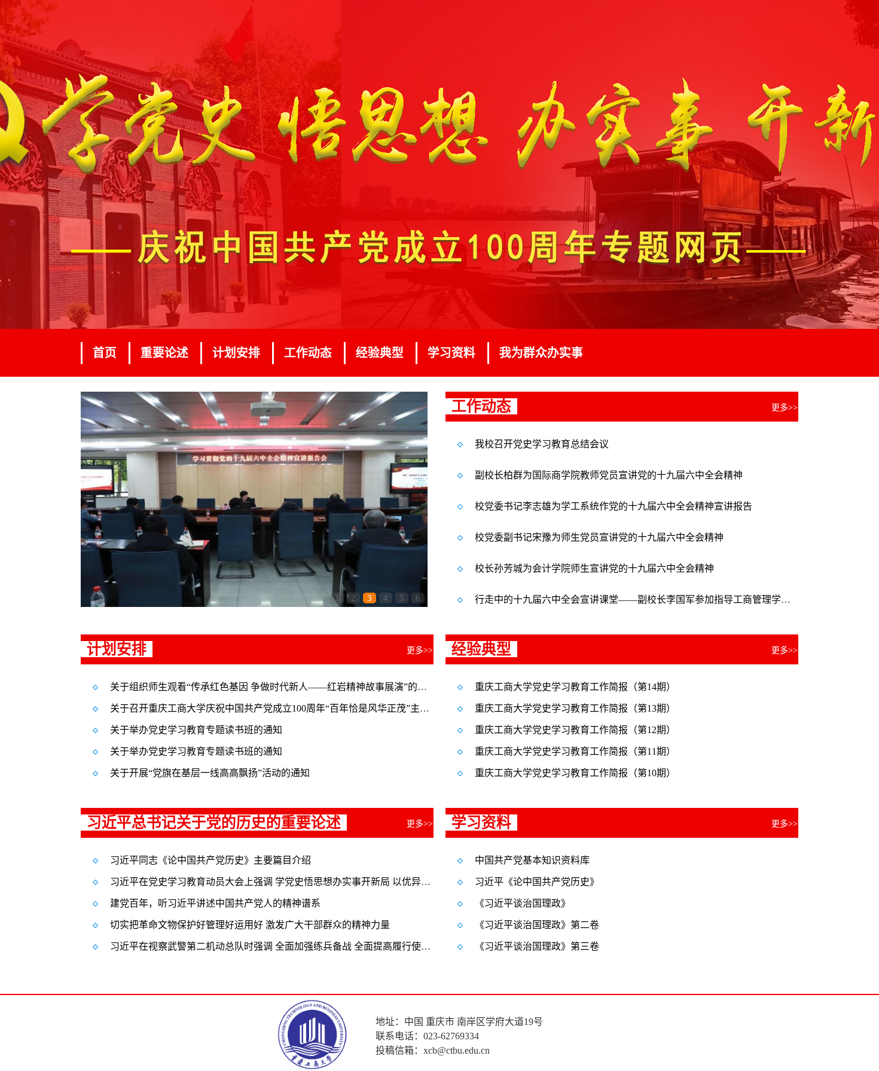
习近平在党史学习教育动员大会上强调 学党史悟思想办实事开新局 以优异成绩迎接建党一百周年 (313, 882)
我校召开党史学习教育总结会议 (542, 444)
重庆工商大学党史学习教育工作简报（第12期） (575, 730)
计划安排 (236, 352)
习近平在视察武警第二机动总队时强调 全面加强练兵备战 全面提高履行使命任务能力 (289, 946)
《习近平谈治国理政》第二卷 (537, 925)
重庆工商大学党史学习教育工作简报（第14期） (575, 687)
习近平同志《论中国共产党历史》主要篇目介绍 (210, 860)
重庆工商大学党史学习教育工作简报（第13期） (575, 708)
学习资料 (451, 352)
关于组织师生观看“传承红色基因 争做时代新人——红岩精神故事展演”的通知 (273, 687)
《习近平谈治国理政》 (522, 903)
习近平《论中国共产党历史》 (537, 882)
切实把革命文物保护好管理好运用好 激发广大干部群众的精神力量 (250, 925)
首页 (105, 352)
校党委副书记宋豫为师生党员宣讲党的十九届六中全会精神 (599, 537)
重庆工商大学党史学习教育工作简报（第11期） (575, 751)
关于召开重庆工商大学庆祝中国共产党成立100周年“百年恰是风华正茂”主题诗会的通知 (293, 708)
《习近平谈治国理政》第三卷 (537, 946)
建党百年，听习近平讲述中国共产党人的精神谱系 (215, 903)
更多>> (784, 407)
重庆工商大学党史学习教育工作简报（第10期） (575, 773)
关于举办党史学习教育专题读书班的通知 (196, 730)
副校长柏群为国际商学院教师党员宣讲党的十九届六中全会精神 (609, 475)
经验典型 (380, 352)
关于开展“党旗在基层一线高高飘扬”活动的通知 (210, 773)
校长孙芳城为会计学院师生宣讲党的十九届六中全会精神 (594, 568)
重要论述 (164, 352)
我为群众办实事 (541, 352)
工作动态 (308, 352)
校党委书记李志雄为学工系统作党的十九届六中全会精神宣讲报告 (613, 506)
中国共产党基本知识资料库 (532, 860)
